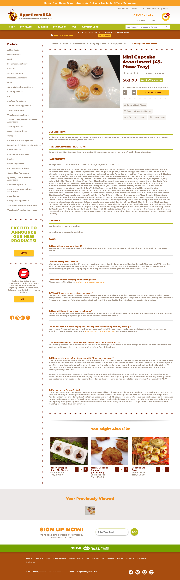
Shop (12, 27)
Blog (165, 8)
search (167, 26)
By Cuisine (43, 27)
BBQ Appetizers (118, 44)
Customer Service (149, 8)
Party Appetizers (98, 44)
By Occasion (59, 27)
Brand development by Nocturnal (83, 572)
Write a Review (72, 226)
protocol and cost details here (90, 282)
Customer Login (90, 27)
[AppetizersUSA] (34, 15)
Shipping (110, 559)
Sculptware (30, 562)
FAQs (134, 8)
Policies (120, 559)
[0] (166, 20)
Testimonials (142, 559)
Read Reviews (56, 226)
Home (55, 44)
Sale (74, 27)
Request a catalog (76, 559)
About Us (123, 8)
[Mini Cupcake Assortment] (84, 107)
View (24, 253)
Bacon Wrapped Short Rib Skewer (59, 469)
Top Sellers (26, 27)
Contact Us (130, 559)
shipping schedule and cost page (100, 331)
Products (29, 559)
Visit (24, 299)
